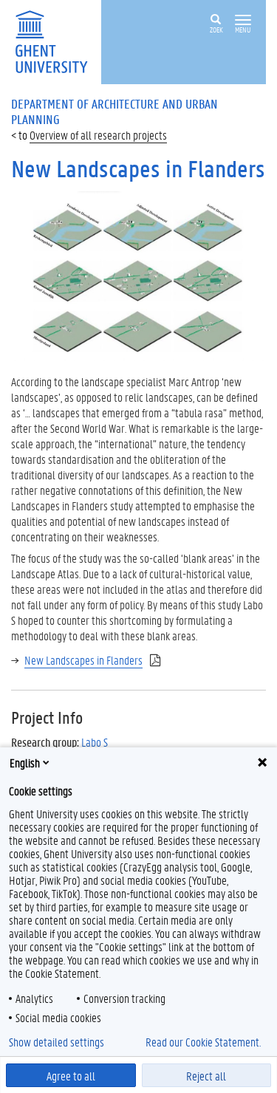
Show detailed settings (56, 1042)
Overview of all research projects (98, 135)
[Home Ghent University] (56, 40)
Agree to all (71, 1075)
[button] (243, 20)
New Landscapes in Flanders (83, 660)
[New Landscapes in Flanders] (138, 274)
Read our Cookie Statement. (203, 1042)
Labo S (94, 742)
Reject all (206, 1075)
